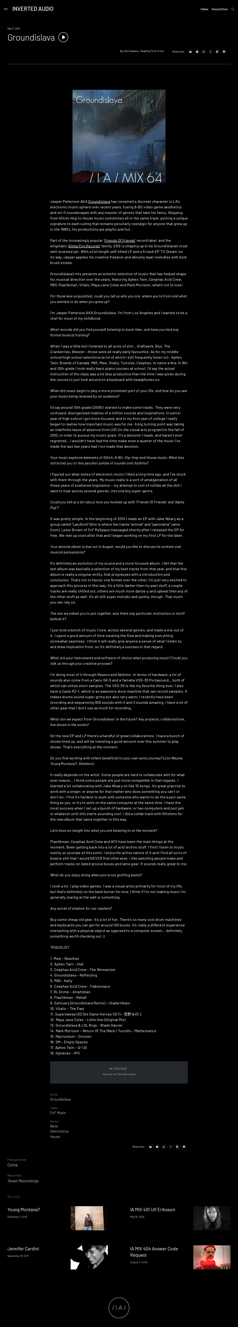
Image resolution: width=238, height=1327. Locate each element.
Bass (54, 1126)
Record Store (220, 9)
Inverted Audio (33, 8)
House (55, 1136)
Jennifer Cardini (23, 1248)
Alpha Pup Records (84, 246)
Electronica (59, 1131)
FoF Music (58, 1112)
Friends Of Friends (119, 240)
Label (54, 1108)
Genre (54, 1121)
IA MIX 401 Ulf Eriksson (152, 1209)
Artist (54, 1094)
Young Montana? (23, 1209)
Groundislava (99, 201)
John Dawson (131, 51)
